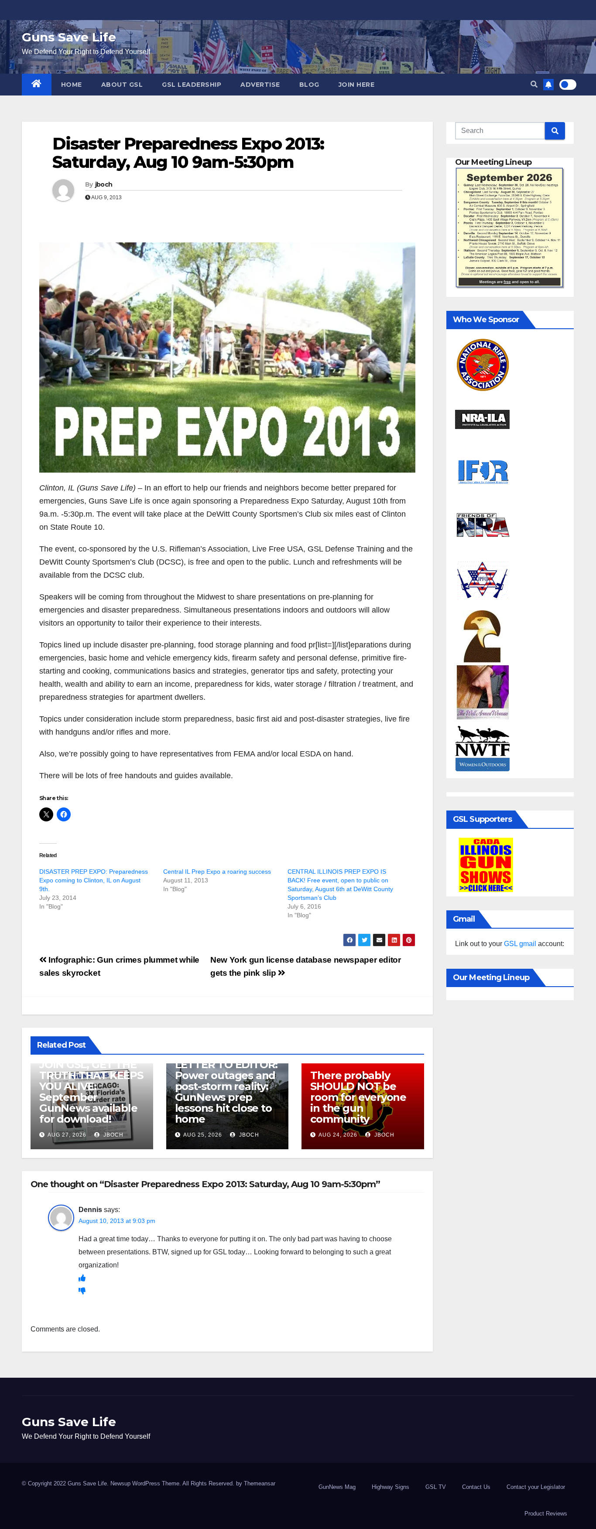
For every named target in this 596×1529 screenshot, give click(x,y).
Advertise (260, 85)
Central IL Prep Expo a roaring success (217, 871)
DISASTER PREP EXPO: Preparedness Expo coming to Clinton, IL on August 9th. (93, 880)
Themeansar (259, 1483)
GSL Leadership (191, 85)
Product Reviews (545, 1513)
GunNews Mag (337, 1487)
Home (71, 85)
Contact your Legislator (536, 1487)
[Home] (36, 84)
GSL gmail (520, 943)
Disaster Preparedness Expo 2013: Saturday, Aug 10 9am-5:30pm (188, 152)
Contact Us (476, 1487)
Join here (357, 85)
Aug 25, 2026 (202, 1135)
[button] (534, 84)
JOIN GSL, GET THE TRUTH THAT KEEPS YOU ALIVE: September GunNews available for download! (91, 1091)
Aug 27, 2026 (67, 1135)
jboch (104, 184)
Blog (309, 85)
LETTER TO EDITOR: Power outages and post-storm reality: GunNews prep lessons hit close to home (226, 1091)
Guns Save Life (69, 37)
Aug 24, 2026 (338, 1135)
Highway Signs (390, 1487)
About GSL (122, 85)
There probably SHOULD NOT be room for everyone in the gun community (358, 1097)
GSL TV (435, 1487)
